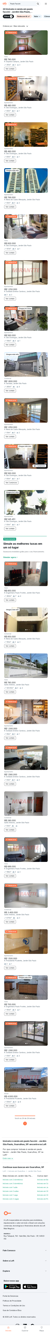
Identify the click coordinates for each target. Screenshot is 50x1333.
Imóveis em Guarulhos (16, 1171)
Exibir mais (7, 1158)
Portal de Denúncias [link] (10, 1296)
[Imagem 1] (25, 52)
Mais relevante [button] (19, 26)
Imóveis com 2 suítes (11, 1191)
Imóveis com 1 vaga (10, 1195)
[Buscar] (38, 4)
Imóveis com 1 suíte (10, 1187)
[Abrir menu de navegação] (45, 3)
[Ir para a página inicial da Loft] (5, 4)
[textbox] (24, 3)
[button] (25, 1250)
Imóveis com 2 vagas (11, 1199)
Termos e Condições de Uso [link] (14, 1306)
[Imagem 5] (32, 52)
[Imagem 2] (27, 52)
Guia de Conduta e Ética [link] (12, 1310)
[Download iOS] (30, 1287)
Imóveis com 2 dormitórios (13, 1180)
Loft (4, 1171)
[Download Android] (12, 1287)
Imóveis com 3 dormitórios (13, 1183)
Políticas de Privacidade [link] (12, 1301)
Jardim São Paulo (34, 1171)
